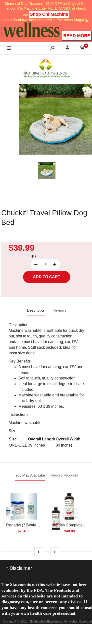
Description (36, 310)
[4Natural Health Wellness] (46, 69)
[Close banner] (87, 21)
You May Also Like (30, 475)
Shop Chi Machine (49, 14)
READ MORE (76, 35)
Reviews (59, 310)
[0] (82, 48)
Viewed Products (64, 475)
